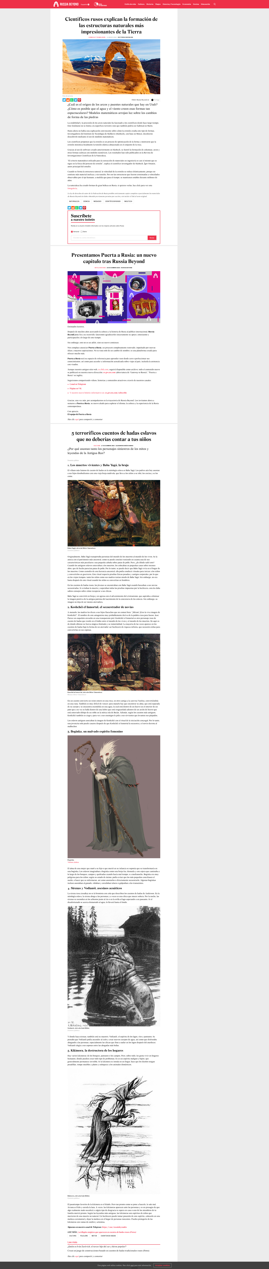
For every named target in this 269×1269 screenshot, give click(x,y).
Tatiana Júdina (73, 862)
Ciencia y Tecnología (171, 4)
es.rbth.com (103, 370)
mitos (94, 1236)
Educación (205, 4)
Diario (85, 231)
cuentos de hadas (108, 1236)
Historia (149, 4)
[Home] (56, 4)
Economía (187, 4)
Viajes (158, 4)
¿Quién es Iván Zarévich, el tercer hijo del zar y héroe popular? (97, 1247)
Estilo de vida (130, 4)
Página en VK (76, 389)
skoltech (128, 201)
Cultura (141, 4)
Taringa (156, 100)
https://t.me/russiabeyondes (114, 1227)
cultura (72, 1236)
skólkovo (97, 201)
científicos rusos (112, 201)
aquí (77, 419)
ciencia (86, 201)
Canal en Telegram (78, 384)
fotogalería (72, 188)
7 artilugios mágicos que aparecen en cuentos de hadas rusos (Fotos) (106, 1232)
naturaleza (74, 201)
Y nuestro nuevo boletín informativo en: (98, 393)
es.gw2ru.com (109, 373)
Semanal (76, 231)
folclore (84, 1236)
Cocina (196, 4)
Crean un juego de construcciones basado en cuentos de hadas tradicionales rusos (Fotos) (108, 1251)
